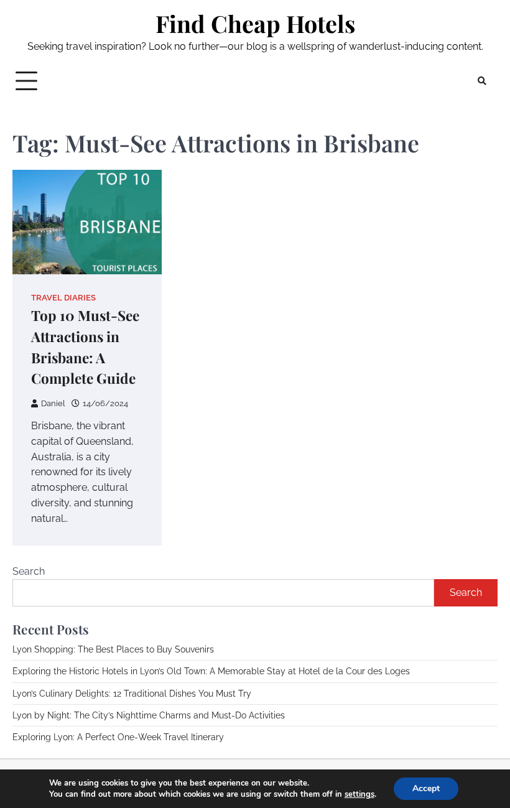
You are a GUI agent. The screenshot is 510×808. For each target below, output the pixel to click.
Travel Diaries (63, 297)
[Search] (482, 81)
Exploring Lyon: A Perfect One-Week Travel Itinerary (118, 737)
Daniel (53, 403)
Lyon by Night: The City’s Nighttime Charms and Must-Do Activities (148, 715)
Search (28, 571)
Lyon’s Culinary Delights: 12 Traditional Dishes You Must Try (131, 694)
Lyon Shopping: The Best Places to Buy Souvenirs (113, 649)
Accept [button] (426, 788)
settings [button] (359, 794)
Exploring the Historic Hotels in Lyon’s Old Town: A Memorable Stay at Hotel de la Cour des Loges (211, 671)
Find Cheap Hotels (255, 23)
